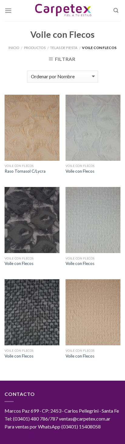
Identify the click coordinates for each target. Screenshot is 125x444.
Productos (35, 47)
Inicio (13, 47)
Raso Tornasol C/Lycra (25, 171)
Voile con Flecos (80, 171)
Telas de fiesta (63, 47)
